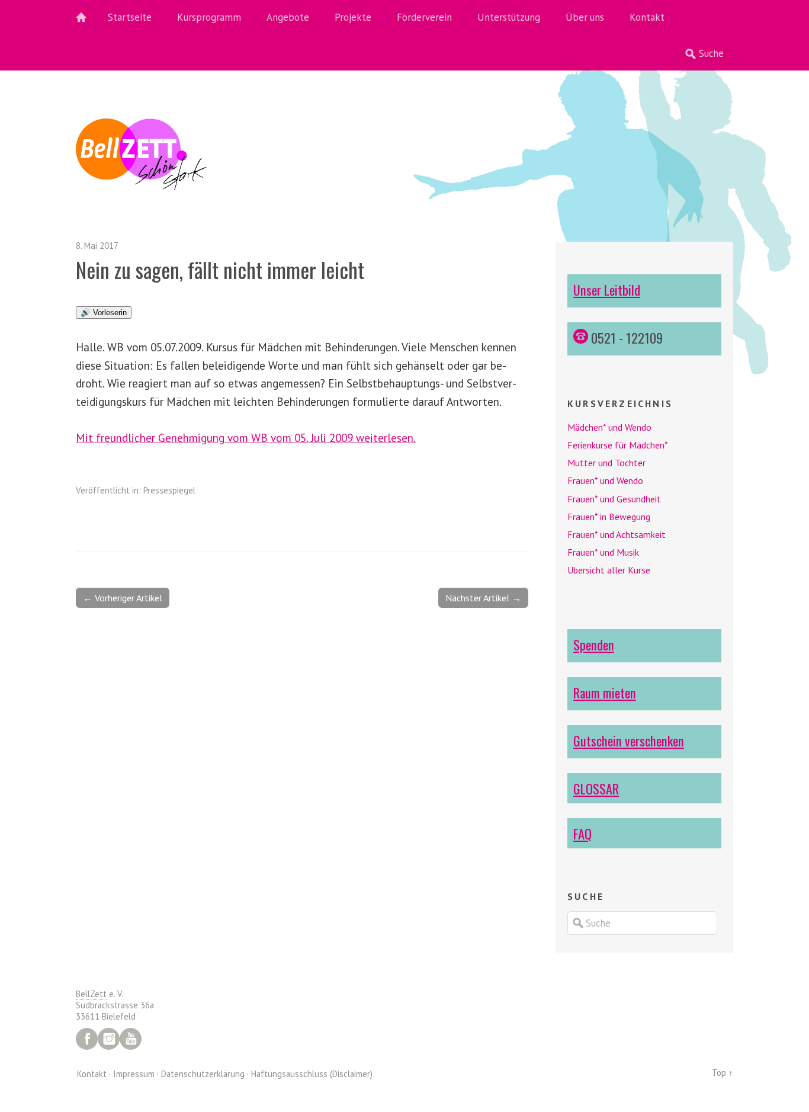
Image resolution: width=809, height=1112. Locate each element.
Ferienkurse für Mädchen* (617, 445)
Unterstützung (508, 17)
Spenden (593, 644)
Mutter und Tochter (606, 463)
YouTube (131, 1039)
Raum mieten (604, 692)
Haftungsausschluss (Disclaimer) (312, 1073)
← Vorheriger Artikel (122, 598)
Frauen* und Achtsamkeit (616, 534)
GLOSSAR (596, 788)
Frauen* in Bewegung (608, 517)
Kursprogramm (209, 17)
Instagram (109, 1039)
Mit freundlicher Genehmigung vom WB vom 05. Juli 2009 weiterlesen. (246, 437)
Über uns (585, 17)
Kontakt (647, 17)
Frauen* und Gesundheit (614, 499)
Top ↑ (722, 1072)
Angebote (288, 17)
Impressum (134, 1073)
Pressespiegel (169, 490)
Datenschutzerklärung (203, 1073)
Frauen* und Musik (603, 552)
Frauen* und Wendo (605, 480)
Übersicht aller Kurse (608, 570)
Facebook (87, 1039)
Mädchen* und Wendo (609, 427)
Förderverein (424, 17)
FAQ (582, 833)
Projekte (353, 17)
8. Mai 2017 (97, 245)
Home (87, 18)
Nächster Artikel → (483, 598)
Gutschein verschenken (628, 740)
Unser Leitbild (606, 289)
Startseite (130, 17)
